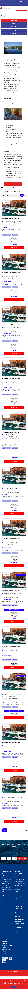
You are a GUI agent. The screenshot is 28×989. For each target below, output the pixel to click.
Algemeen (14, 20)
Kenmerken (14, 23)
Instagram (19, 915)
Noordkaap (18, 877)
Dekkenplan (14, 27)
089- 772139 (19, 906)
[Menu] (25, 8)
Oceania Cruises (6, 893)
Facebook (18, 913)
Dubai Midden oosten (20, 895)
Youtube (18, 916)
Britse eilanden (18, 885)
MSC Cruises (5, 881)
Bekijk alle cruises (13, 184)
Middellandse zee (19, 879)
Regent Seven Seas (7, 895)
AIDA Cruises (5, 877)
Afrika (16, 899)
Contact (17, 930)
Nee (16, 986)
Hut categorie (14, 30)
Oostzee (17, 887)
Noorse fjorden (18, 876)
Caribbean (17, 889)
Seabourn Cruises (6, 897)
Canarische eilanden (20, 883)
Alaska (16, 891)
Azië (16, 893)
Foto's (14, 33)
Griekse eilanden (19, 881)
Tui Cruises (4, 885)
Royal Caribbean (6, 883)
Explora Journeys (6, 900)
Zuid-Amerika (18, 897)
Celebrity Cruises (6, 879)
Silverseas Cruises (6, 899)
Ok (12, 986)
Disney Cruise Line (6, 887)
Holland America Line (7, 876)
